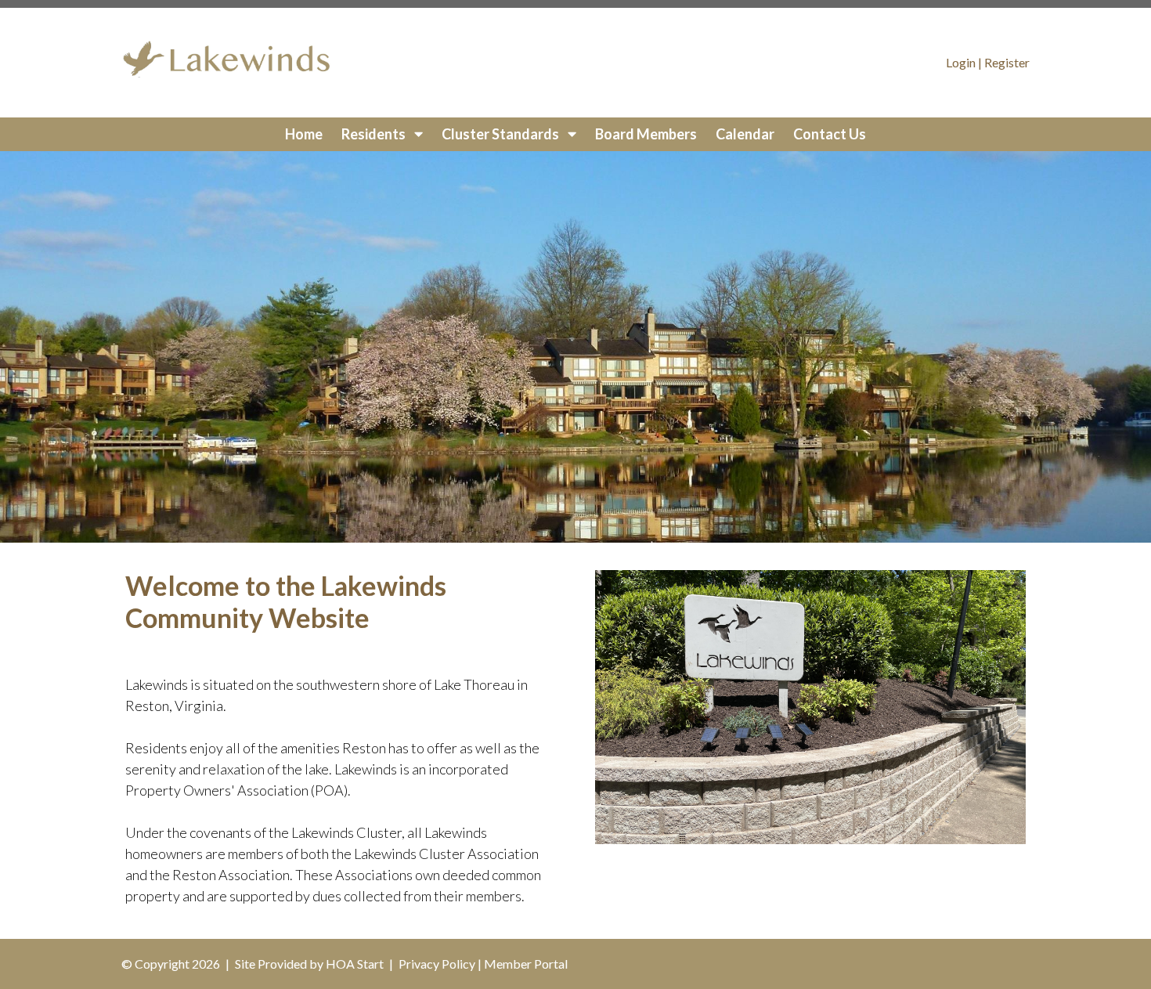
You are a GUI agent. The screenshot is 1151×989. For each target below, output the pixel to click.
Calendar (745, 134)
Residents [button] (374, 134)
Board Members (646, 134)
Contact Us (829, 134)
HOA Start (355, 963)
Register (1007, 62)
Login (961, 62)
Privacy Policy (437, 963)
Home (304, 134)
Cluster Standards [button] (501, 134)
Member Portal (526, 963)
